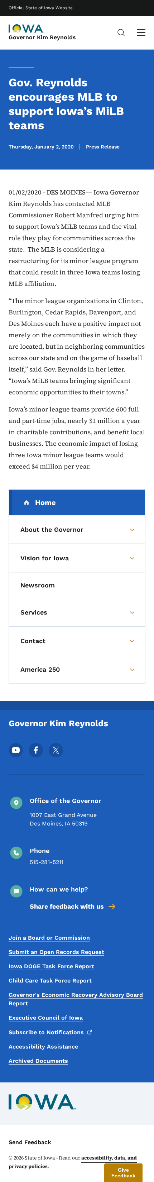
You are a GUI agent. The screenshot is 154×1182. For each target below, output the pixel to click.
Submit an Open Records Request (56, 952)
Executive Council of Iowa (46, 1017)
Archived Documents (38, 1060)
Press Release (103, 147)
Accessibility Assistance (43, 1046)
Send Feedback (30, 1142)
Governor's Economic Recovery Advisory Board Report (76, 999)
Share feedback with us (67, 906)
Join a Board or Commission (49, 937)
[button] (123, 1172)
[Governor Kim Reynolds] (26, 28)
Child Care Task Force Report (50, 980)
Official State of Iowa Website (41, 7)
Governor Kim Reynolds (42, 37)
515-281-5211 (46, 862)
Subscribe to (46, 1032)
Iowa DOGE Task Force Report (51, 966)
